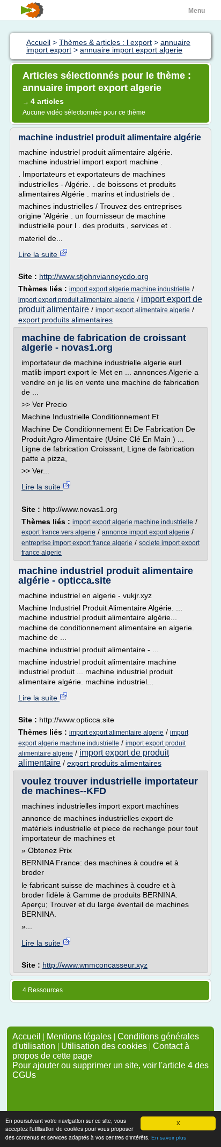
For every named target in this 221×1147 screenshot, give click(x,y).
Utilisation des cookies (104, 1046)
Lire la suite (39, 254)
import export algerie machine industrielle (129, 289)
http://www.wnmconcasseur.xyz (95, 965)
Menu (196, 10)
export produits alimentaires (65, 319)
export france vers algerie (58, 532)
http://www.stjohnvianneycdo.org (94, 276)
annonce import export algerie (145, 532)
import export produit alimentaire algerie (76, 300)
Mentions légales (79, 1036)
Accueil (26, 1036)
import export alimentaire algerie (142, 310)
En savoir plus (168, 1138)
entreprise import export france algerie (76, 543)
